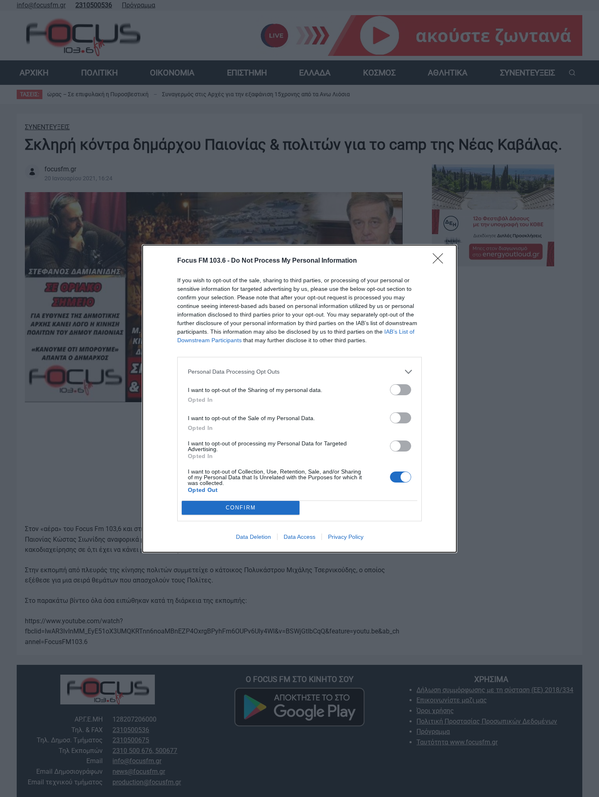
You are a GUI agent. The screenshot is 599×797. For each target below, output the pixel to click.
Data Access (299, 537)
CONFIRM (241, 508)
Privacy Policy (345, 537)
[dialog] (299, 398)
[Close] (440, 261)
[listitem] (299, 372)
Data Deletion (253, 537)
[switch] (400, 389)
